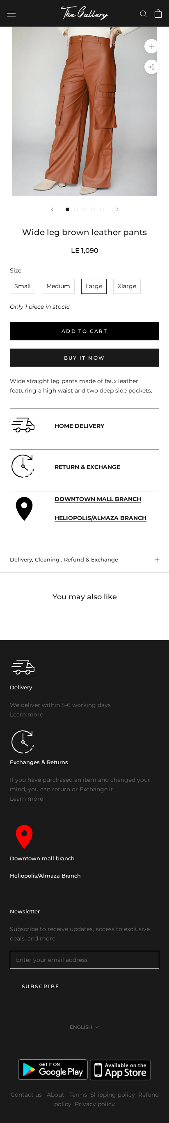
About (56, 1094)
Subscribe (41, 986)
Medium (58, 286)
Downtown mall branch (42, 858)
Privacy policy (95, 1104)
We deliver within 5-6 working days (60, 705)
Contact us (27, 1094)
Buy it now (84, 358)
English (81, 1027)
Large (94, 286)
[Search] (143, 13)
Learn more (26, 714)
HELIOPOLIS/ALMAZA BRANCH (100, 518)
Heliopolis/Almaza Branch (45, 875)
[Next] (117, 209)
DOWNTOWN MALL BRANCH (98, 499)
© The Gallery (85, 1045)
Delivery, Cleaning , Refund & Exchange (64, 559)
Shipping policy (112, 1094)
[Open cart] (158, 13)
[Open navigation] (11, 13)
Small (22, 286)
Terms (78, 1094)
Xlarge (127, 286)
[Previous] (52, 209)
